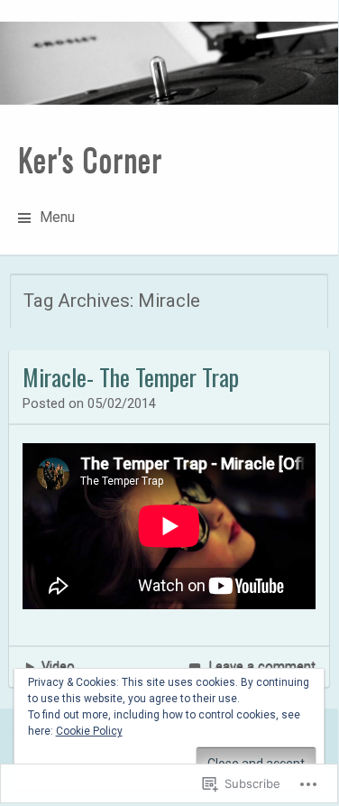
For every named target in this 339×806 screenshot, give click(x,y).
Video (58, 666)
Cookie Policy (89, 731)
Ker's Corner (90, 158)
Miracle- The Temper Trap (131, 376)
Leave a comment (262, 666)
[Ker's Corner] (169, 63)
